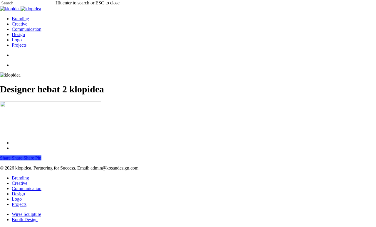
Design (18, 193)
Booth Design (25, 219)
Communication (26, 188)
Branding (20, 177)
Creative (19, 183)
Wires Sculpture (26, 214)
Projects (19, 204)
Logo (17, 198)
